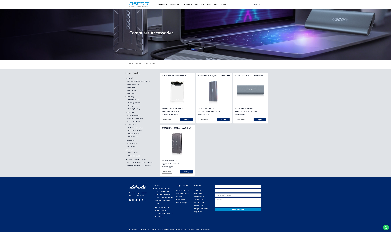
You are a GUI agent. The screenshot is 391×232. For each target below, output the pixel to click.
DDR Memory (129, 97)
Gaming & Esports (182, 193)
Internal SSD (129, 78)
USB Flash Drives (130, 125)
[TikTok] (136, 200)
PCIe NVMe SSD (133, 84)
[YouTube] (139, 200)
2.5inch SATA (132, 143)
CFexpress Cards (134, 156)
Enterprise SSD (130, 140)
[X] (145, 200)
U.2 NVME (131, 146)
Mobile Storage (181, 203)
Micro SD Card (133, 153)
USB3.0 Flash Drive (134, 137)
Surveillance (180, 200)
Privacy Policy (187, 229)
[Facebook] (130, 200)
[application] (166, 4)
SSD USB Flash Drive (135, 131)
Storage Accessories (201, 209)
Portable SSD (129, 112)
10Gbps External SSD (135, 118)
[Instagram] (133, 200)
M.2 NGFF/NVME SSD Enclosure (139, 165)
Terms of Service (200, 229)
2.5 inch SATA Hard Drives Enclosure (140, 162)
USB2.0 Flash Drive (134, 134)
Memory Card (129, 150)
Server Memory (133, 100)
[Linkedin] (142, 200)
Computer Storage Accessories (135, 159)
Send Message (238, 209)
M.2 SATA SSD (133, 87)
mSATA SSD (132, 90)
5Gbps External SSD (135, 115)
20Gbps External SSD (135, 121)
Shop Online (198, 212)
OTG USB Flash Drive (135, 128)
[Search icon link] (249, 5)
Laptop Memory (133, 106)
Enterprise (179, 197)
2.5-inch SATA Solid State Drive (139, 81)
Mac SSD (131, 93)
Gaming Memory (134, 109)
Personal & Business (183, 190)
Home (131, 64)
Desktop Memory (134, 103)
